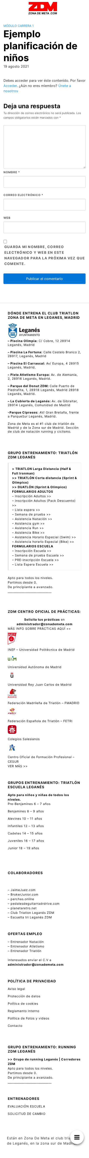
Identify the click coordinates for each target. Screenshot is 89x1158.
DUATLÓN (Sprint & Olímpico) (43, 487)
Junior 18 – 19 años (23, 848)
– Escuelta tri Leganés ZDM (30, 917)
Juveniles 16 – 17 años (26, 840)
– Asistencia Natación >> (32, 519)
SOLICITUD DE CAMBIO (27, 1113)
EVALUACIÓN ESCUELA (26, 1106)
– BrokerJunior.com (23, 894)
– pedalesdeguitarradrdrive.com (34, 903)
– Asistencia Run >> (28, 528)
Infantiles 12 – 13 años (26, 826)
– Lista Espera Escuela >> (33, 564)
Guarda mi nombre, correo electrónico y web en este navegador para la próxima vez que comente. (44, 255)
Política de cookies (23, 1003)
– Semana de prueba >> (31, 514)
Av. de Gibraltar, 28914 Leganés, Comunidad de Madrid (43, 403)
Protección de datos (24, 996)
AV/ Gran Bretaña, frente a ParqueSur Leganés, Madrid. (43, 414)
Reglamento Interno (23, 1011)
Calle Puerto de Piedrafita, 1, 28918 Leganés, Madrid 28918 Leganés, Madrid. (43, 390)
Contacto (15, 1025)
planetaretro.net (24, 908)
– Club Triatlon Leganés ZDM (31, 912)
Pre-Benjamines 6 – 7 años (29, 804)
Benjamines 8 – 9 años (26, 811)
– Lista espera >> (26, 510)
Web (7, 217)
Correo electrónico (23, 195)
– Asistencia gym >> (28, 523)
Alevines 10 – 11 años (25, 818)
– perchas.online (21, 899)
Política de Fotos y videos (28, 1018)
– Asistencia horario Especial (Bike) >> (43, 541)
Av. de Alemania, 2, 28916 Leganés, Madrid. (43, 376)
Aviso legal (16, 989)
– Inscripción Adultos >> (31, 496)
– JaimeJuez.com (22, 890)
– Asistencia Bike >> (28, 532)
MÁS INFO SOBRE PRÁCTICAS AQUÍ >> (39, 628)
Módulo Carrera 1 (18, 26)
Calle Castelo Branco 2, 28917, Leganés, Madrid (44, 354)
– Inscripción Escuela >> (31, 551)
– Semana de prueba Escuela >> (38, 555)
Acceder (10, 85)
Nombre (11, 172)
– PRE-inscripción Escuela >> (35, 560)
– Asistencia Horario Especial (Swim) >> (44, 537)
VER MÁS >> (18, 766)
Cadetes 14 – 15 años (25, 833)
